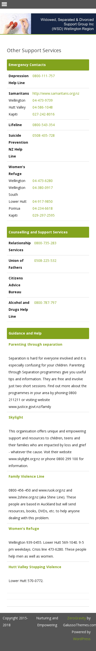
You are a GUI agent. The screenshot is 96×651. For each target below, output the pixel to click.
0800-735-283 (45, 243)
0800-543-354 (43, 124)
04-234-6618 (42, 208)
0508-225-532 (45, 260)
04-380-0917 (42, 187)
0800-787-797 (45, 302)
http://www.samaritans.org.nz (55, 93)
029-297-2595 (43, 215)
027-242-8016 (43, 114)
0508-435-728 (43, 135)
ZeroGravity (76, 618)
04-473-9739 (42, 100)
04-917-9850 (42, 201)
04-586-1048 (42, 107)
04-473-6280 (42, 180)
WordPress (82, 638)
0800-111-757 (43, 75)
